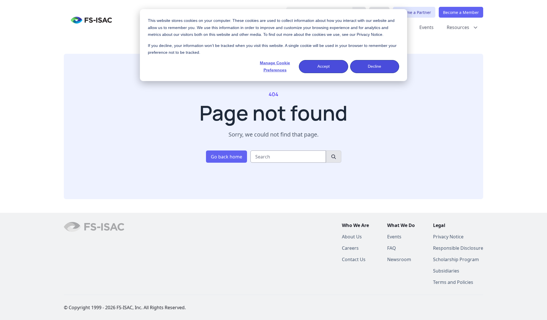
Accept (323, 66)
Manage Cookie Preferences (275, 66)
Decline (374, 66)
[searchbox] (288, 156)
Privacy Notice (369, 34)
